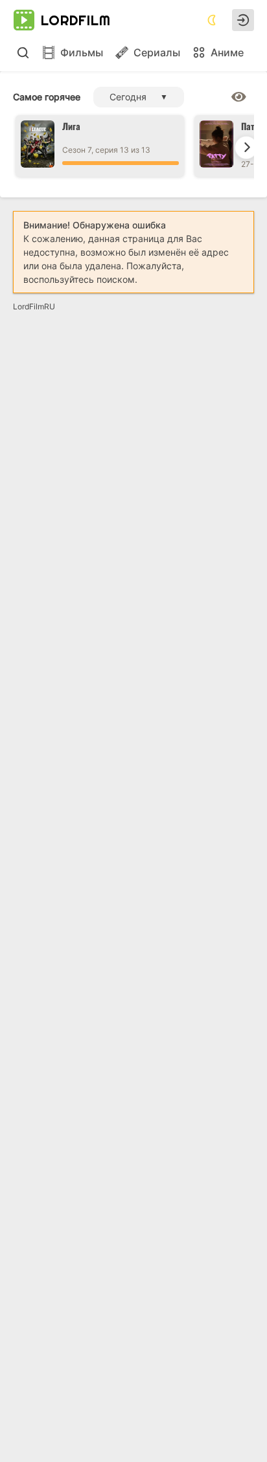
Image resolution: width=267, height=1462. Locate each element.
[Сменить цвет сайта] (212, 20)
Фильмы (81, 52)
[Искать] (22, 52)
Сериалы (157, 52)
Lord (76, 20)
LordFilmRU (34, 306)
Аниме (227, 52)
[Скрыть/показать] (239, 97)
